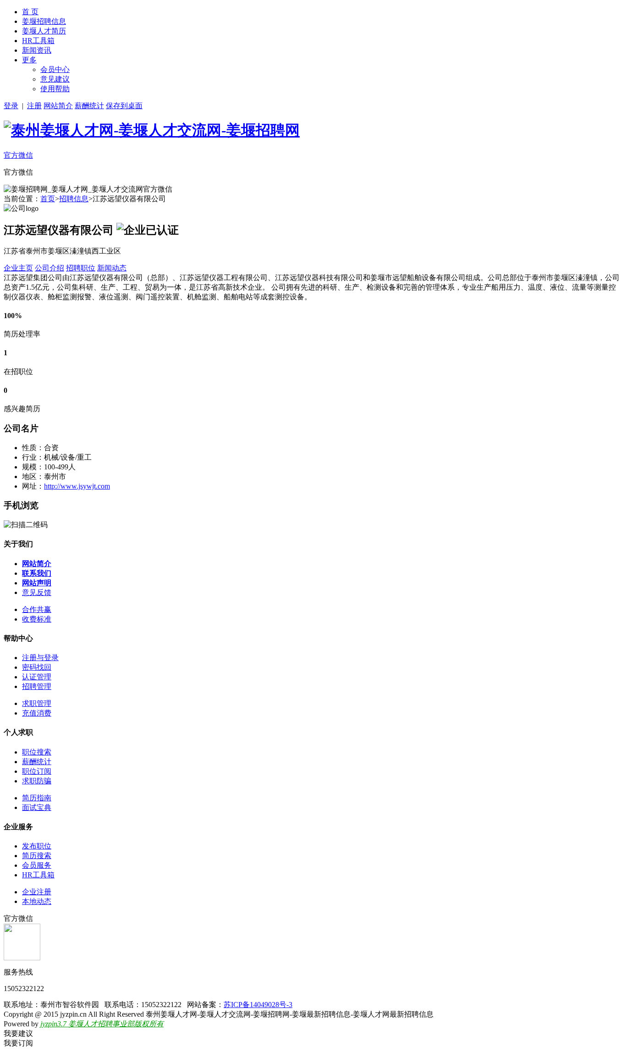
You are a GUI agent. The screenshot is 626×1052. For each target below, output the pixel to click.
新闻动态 (111, 268)
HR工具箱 (38, 40)
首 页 (30, 12)
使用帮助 (55, 89)
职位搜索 (36, 752)
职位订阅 (36, 771)
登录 (11, 106)
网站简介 (58, 106)
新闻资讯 (36, 50)
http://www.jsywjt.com (77, 486)
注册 (34, 106)
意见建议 (55, 79)
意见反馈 (36, 592)
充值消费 (36, 713)
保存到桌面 (124, 106)
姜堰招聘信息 (44, 21)
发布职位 (36, 846)
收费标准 (36, 619)
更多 (29, 60)
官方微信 (18, 155)
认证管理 (36, 677)
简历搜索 (36, 855)
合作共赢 (36, 609)
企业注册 (36, 892)
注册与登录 (40, 657)
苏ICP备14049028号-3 (258, 1004)
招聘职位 (80, 268)
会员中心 (55, 69)
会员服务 (36, 865)
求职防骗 (36, 781)
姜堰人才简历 (44, 31)
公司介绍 (49, 268)
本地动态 (36, 901)
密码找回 (36, 667)
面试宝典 (36, 807)
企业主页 (18, 268)
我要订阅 (18, 1043)
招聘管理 (36, 686)
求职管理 (36, 703)
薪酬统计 (89, 106)
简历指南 (36, 798)
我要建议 (18, 1033)
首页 (47, 199)
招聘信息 (73, 199)
